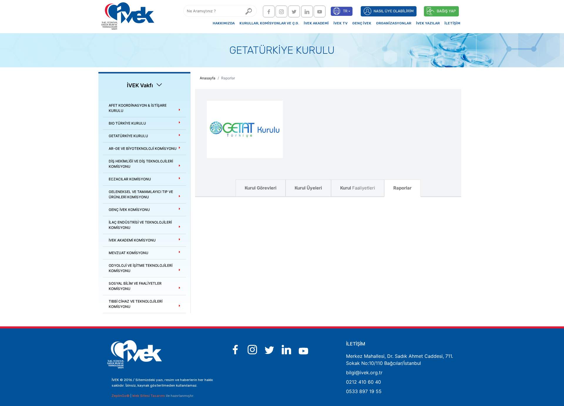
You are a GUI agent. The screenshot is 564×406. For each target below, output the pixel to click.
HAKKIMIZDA (224, 23)
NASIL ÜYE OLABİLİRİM (394, 11)
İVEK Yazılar (428, 23)
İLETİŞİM (452, 23)
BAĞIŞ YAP (446, 11)
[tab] (144, 108)
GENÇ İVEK (361, 23)
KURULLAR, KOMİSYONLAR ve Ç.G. (269, 23)
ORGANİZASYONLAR (393, 23)
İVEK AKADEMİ (316, 23)
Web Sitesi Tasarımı (149, 396)
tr (345, 11)
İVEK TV (340, 23)
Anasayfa (207, 78)
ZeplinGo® (121, 396)
